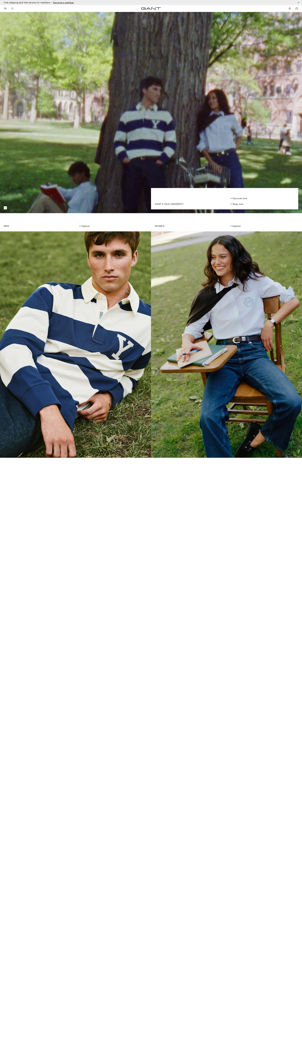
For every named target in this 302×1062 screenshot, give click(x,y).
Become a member (63, 2)
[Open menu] (5, 8)
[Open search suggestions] (12, 8)
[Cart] (296, 8)
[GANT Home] (151, 8)
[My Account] (289, 8)
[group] (75, 344)
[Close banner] (298, 2)
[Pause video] (5, 207)
